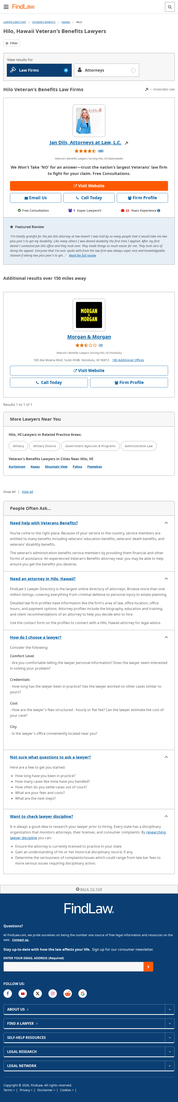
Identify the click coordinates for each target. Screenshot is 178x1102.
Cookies (66, 1090)
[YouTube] (22, 993)
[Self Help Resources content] (169, 1037)
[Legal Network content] (169, 1066)
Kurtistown (17, 467)
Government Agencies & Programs (90, 446)
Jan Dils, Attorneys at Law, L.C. (85, 142)
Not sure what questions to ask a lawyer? (50, 757)
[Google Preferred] (82, 993)
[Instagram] (52, 993)
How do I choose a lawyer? (35, 637)
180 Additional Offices (128, 360)
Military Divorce (44, 446)
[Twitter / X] (37, 993)
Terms (8, 1090)
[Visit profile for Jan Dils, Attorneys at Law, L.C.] (89, 121)
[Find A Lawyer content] (169, 1023)
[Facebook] (7, 993)
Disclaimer (45, 1090)
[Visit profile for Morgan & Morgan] (89, 315)
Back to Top (91, 889)
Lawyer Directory (14, 22)
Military (18, 446)
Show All (9, 492)
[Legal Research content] (169, 1051)
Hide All (27, 492)
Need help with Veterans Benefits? (44, 522)
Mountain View (56, 467)
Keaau (35, 467)
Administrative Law (139, 446)
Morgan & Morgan (89, 336)
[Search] (170, 7)
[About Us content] (169, 1009)
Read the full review (82, 255)
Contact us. (20, 940)
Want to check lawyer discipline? (41, 816)
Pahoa (77, 467)
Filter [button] (13, 43)
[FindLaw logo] (25, 7)
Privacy (25, 1090)
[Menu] (6, 6)
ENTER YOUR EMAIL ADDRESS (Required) (33, 958)
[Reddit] (67, 993)
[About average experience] (158, 210)
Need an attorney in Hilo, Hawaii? (43, 578)
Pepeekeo (94, 467)
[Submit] (148, 967)
